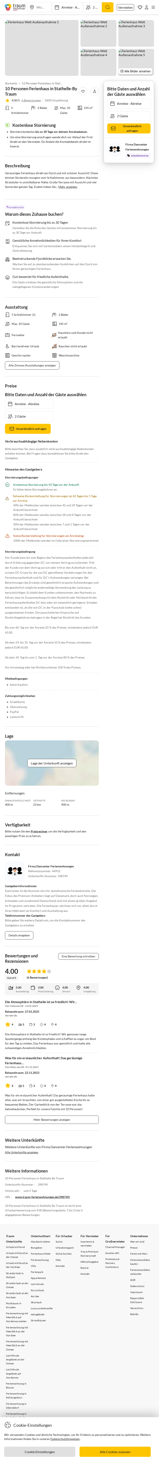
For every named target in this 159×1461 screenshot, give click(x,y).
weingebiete (37, 1314)
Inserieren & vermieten (87, 1243)
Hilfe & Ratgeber (90, 1261)
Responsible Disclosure (137, 1300)
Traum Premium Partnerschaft (90, 1253)
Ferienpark (37, 1272)
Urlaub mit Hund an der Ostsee (17, 1255)
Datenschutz (137, 1286)
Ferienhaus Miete (40, 1253)
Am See (35, 1296)
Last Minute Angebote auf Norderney (13, 1373)
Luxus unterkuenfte (42, 1308)
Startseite (11, 83)
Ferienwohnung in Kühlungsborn (16, 1395)
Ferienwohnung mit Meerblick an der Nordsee (17, 1331)
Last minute (37, 1284)
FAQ (58, 1259)
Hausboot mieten (40, 1241)
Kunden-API (112, 1253)
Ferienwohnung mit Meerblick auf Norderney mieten (17, 1317)
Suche (59, 1241)
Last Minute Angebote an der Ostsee (15, 1359)
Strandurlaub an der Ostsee (17, 1285)
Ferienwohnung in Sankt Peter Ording (16, 1415)
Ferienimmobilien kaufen (140, 1261)
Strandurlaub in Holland (15, 1275)
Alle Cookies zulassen (115, 1452)
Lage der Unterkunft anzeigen (52, 763)
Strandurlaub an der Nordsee (17, 1295)
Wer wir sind (137, 1241)
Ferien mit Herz (139, 1253)
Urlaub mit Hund (15, 1247)
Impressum (136, 1292)
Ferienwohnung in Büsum (16, 1385)
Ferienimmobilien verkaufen (140, 1271)
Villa (33, 1265)
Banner (85, 1267)
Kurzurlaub (37, 1290)
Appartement (38, 1278)
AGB (133, 1279)
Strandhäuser (38, 1320)
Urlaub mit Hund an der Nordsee (17, 1265)
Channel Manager (115, 1247)
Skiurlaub (36, 1302)
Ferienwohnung (40, 1259)
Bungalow (36, 1247)
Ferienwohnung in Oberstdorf (16, 1405)
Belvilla (134, 1314)
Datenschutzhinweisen (65, 1439)
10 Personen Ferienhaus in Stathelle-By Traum (42, 83)
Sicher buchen (64, 1253)
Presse (133, 1247)
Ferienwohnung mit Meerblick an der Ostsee (17, 1345)
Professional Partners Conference (112, 1263)
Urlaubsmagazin (65, 1247)
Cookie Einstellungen (40, 1452)
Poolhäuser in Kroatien (14, 1305)
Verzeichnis (136, 1308)
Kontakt (60, 1265)
